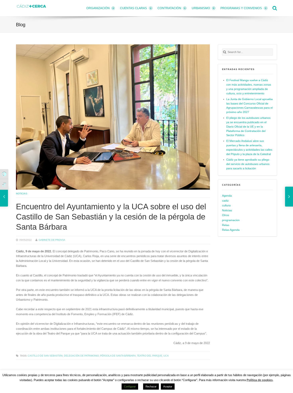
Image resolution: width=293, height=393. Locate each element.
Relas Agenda (231, 229)
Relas (225, 225)
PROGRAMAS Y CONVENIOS (241, 8)
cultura (226, 205)
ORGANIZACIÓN (98, 8)
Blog (20, 24)
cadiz (225, 200)
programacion (231, 220)
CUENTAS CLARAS (133, 8)
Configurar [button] (130, 386)
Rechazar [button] (151, 386)
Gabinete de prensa (52, 240)
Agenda (227, 195)
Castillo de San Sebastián (45, 355)
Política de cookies (260, 380)
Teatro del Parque (149, 355)
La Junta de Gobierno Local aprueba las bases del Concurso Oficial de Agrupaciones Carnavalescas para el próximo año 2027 (249, 106)
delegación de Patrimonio (81, 355)
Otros (225, 215)
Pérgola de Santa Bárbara (118, 355)
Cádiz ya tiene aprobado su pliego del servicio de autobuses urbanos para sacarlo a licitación (247, 164)
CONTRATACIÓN (169, 8)
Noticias (21, 193)
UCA (166, 355)
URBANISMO (201, 8)
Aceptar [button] (167, 386)
